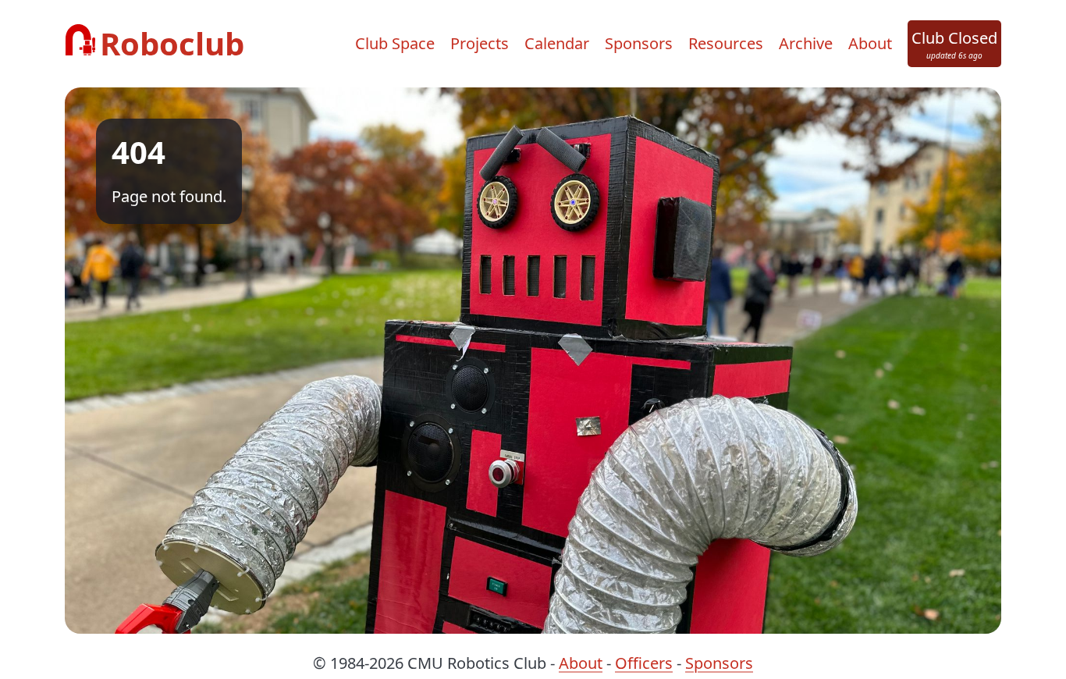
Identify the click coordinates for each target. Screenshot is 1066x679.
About (870, 43)
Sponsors (639, 43)
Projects (479, 43)
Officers (644, 663)
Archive (806, 43)
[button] (954, 43)
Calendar (556, 43)
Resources (725, 43)
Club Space (395, 43)
